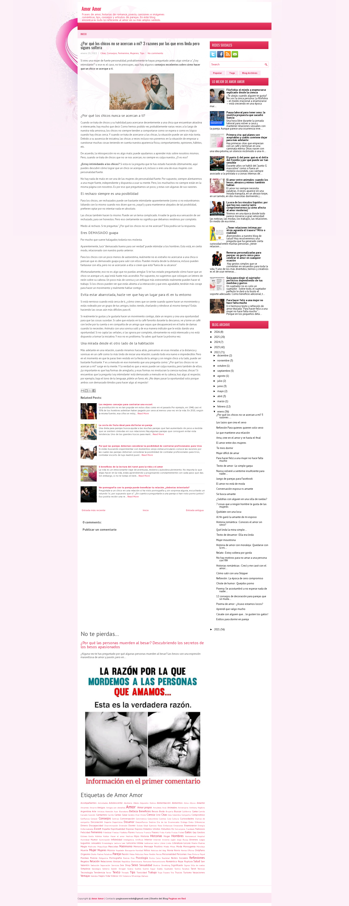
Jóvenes (193, 839)
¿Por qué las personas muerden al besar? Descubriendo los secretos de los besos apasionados (142, 644)
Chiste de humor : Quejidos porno (235, 583)
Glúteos (84, 836)
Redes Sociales (179, 857)
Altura (193, 803)
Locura (186, 842)
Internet (157, 839)
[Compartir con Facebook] (94, 391)
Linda (168, 843)
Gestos (201, 832)
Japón (173, 839)
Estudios (166, 828)
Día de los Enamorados (168, 822)
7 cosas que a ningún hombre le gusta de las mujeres (241, 505)
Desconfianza (142, 822)
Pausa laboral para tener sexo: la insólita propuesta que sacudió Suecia (245, 115)
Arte (94, 811)
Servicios (115, 865)
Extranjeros (180, 829)
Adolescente (116, 802)
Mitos (172, 846)
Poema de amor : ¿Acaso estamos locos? (239, 604)
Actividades (103, 803)
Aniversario (183, 807)
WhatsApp (136, 876)
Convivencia (141, 818)
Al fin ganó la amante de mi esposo (236, 517)
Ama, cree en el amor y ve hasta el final (238, 437)
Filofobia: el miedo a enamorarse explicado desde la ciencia (246, 91)
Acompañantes (89, 802)
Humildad (85, 839)
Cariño (111, 814)
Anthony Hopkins (197, 807)
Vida (107, 875)
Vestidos (94, 876)
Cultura (175, 818)
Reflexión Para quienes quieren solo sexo (239, 427)
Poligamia (103, 858)
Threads (125, 872)
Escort (97, 829)
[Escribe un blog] (86, 391)
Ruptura (188, 861)
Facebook (190, 829)
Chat (137, 814)
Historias (156, 836)
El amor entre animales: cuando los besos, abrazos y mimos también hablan (247, 182)
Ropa (180, 861)
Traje (160, 872)
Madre (194, 843)
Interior (148, 839)
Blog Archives (249, 72)
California (186, 811)
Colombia (176, 814)
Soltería (105, 868)
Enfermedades (87, 829)
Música (111, 850)
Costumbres (153, 818)
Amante (201, 802)
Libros (162, 843)
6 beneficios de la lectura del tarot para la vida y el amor (131, 466)
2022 (217, 352)
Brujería (169, 811)
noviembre (223, 360)
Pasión (125, 854)
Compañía (186, 814)
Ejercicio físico (155, 825)
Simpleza (85, 868)
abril (219, 396)
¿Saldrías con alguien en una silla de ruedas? (241, 499)
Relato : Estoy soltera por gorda (234, 552)
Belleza (133, 811)
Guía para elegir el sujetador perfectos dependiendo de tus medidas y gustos (244, 280)
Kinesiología (107, 843)
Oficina (191, 850)
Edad (146, 825)
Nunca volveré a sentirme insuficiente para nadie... (240, 472)
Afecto (136, 803)
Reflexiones (197, 858)
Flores (131, 832)
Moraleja (201, 846)
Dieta (190, 822)
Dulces (140, 825)
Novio (177, 850)
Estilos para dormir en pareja (232, 619)
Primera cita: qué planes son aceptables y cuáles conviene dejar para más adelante (246, 137)
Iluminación (104, 839)
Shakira (156, 865)
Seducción (94, 865)
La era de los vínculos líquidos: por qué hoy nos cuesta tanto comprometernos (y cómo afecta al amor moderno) (247, 206)
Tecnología (87, 872)
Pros (133, 858)
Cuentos (162, 818)
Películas (139, 854)
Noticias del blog (158, 850)
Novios (184, 850)
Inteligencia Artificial (133, 839)
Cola (170, 814)
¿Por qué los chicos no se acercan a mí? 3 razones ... (239, 416)
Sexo (134, 865)
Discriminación (111, 825)
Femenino (123, 53)
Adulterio (128, 803)
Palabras (108, 854)
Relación (95, 861)
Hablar (106, 836)
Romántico (171, 861)
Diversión (123, 825)
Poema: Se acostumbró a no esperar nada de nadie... (241, 590)
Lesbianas (148, 843)
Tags (232, 72)
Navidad (139, 850)
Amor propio (144, 807)
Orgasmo (85, 854)
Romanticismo (158, 861)
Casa (124, 814)
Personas (182, 854)
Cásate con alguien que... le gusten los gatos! (242, 614)
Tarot (193, 868)
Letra (156, 843)
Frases (155, 832)
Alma (186, 803)
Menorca (138, 846)
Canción (91, 814)
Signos (187, 865)
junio (220, 386)
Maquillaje (102, 846)
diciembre (222, 355)
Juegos (202, 839)
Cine (158, 814)
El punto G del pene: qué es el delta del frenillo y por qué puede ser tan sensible (247, 160)
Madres (201, 843)
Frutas (174, 832)
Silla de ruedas (198, 865)
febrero (221, 406)
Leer (123, 843)
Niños (147, 850)
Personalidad (169, 854)
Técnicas (201, 868)
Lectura (117, 843)
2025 (217, 337)
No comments (155, 53)
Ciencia (151, 814)
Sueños (138, 868)
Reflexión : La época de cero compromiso (239, 578)
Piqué (202, 854)
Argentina (86, 811)
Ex (172, 828)
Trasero (166, 872)
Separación (105, 865)
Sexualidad (145, 865)
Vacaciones (199, 872)
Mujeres (134, 53)
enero (220, 411)
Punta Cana (155, 858)
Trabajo (152, 872)
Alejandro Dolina (148, 803)
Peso (189, 854)
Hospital (201, 836)
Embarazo (167, 825)
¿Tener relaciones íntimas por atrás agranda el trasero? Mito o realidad (245, 230)
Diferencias (200, 822)
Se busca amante (226, 494)
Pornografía (115, 857)
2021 (217, 629)
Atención (109, 811)
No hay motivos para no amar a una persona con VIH (241, 559)
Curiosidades (187, 818)
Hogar (167, 836)
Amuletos (157, 807)
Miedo (166, 846)
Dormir (132, 825)
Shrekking (165, 865)
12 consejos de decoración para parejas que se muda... (241, 598)
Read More (143, 413)
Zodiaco (144, 876)
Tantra (177, 868)
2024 (217, 342)
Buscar (177, 811)
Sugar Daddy (156, 868)
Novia (170, 850)
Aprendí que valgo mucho (230, 609)
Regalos (85, 861)
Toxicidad (142, 872)
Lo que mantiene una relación (233, 432)
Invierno (165, 839)
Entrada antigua (195, 510)
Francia (147, 832)
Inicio (84, 34)
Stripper (122, 868)
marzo (221, 401)
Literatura (177, 842)
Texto (116, 872)
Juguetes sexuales (91, 842)
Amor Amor (91, 8)
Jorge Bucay (182, 839)
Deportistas (117, 822)
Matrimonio (125, 846)
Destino (152, 822)
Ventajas (85, 876)
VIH (120, 876)
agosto (221, 376)
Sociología (96, 868)
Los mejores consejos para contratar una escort (125, 404)
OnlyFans (200, 850)
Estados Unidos (151, 828)
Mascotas (113, 846)
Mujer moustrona (226, 540)
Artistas (100, 811)
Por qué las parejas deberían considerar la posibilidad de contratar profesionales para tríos (150, 445)
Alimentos (177, 802)
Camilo (202, 811)
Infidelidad (116, 839)
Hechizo (129, 836)
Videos (114, 875)
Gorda (91, 836)
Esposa (130, 828)
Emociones (178, 825)
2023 (217, 347)
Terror (108, 872)
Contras (115, 818)
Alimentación (164, 802)
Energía (201, 825)
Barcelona (123, 811)
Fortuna (139, 832)
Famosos (200, 828)
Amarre (93, 807)
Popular (217, 72)
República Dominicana (132, 861)
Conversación (127, 818)
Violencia (127, 876)
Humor (94, 839)
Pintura (195, 854)
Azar (116, 811)
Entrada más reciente (93, 510)
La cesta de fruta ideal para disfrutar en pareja (125, 425)
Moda (179, 846)
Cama (195, 811)
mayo (220, 391)
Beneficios (145, 811)
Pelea (132, 854)
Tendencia (99, 872)
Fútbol (181, 832)
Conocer (94, 818)
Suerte (146, 868)
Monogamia (189, 846)
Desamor (129, 822)
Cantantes (101, 814)
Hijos (136, 836)
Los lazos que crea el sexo (231, 422)
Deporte (107, 822)
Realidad (166, 858)
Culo (169, 818)
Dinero (84, 825)
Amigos (101, 807)
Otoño (93, 854)
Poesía (93, 857)
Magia (84, 846)
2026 (217, 332)
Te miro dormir (224, 448)
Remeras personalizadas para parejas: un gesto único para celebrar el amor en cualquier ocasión (243, 256)
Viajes (101, 875)
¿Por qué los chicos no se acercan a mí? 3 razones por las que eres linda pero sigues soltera (140, 45)
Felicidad (85, 832)
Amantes (85, 807)
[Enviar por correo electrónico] (82, 391)
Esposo (139, 828)
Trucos (178, 872)
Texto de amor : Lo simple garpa (234, 466)
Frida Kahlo (165, 832)
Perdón (152, 854)
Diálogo (184, 822)
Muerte (84, 850)
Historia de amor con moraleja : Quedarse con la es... (242, 546)
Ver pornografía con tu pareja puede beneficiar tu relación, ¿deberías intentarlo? (144, 487)
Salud (196, 861)
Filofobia (123, 832)
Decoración (97, 822)
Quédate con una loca (228, 512)
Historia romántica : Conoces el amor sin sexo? (239, 523)
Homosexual (190, 836)
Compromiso (198, 814)
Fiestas (115, 832)
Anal (164, 807)
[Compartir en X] (90, 391)
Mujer (93, 850)
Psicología (142, 858)
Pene (146, 854)
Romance (147, 861)
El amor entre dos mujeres (231, 443)
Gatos (188, 832)
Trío (172, 872)
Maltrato (92, 846)
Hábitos (98, 836)
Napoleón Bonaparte (125, 850)
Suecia (130, 868)
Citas (103, 53)
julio (219, 381)
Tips (142, 53)
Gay (194, 832)
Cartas (118, 814)
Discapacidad (96, 825)
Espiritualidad (118, 828)
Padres (100, 854)
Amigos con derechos (115, 807)
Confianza (85, 818)
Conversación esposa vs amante (234, 489)
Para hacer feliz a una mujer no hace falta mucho (244, 302)
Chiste (143, 814)
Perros (159, 854)
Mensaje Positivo (153, 846)
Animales (172, 807)
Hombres (177, 836)
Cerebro (131, 814)
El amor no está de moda (230, 483)
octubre (221, 365)
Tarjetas (185, 868)
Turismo (187, 872)
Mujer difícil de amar (227, 453)
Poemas (85, 857)
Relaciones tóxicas (111, 861)
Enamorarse (190, 825)
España (106, 828)
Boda (162, 811)
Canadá (84, 814)
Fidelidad (107, 832)
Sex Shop (125, 865)
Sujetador (168, 868)
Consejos (112, 53)
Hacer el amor (117, 836)
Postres (126, 858)
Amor (131, 807)
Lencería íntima (134, 842)
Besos (155, 811)
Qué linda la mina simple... (231, 529)
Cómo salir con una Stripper (232, 573)
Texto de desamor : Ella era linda (235, 535)
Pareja (116, 854)
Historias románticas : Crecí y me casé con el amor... (241, 567)
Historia (145, 836)
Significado (177, 865)
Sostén (114, 868)
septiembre (223, 371)
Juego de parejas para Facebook (234, 478)
